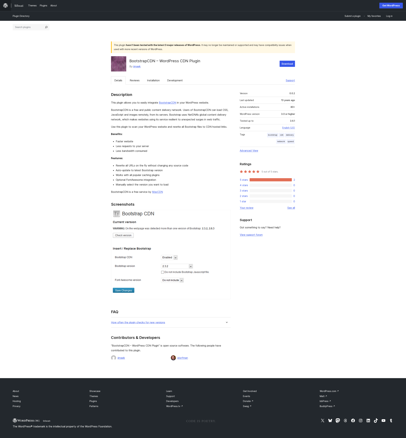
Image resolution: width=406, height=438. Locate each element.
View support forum (251, 234)
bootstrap (272, 135)
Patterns (93, 406)
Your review (246, 207)
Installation (153, 80)
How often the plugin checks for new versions (138, 322)
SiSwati (46, 421)
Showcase (94, 391)
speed (291, 141)
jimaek (137, 66)
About (16, 391)
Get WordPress (391, 5)
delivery (290, 135)
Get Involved (250, 391)
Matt (323, 396)
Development (175, 80)
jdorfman (182, 357)
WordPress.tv (174, 406)
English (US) (288, 127)
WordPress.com (329, 391)
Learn (169, 391)
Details (118, 80)
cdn (281, 135)
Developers (172, 401)
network (281, 141)
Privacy (16, 406)
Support (290, 80)
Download (287, 63)
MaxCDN (157, 191)
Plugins (93, 401)
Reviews (135, 80)
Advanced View (249, 150)
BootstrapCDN (167, 102)
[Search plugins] (46, 27)
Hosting (17, 401)
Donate (248, 401)
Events (246, 396)
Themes (93, 396)
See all (291, 207)
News (16, 396)
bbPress (325, 401)
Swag (247, 406)
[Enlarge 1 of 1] (226, 214)
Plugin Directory (21, 16)
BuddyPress (327, 406)
